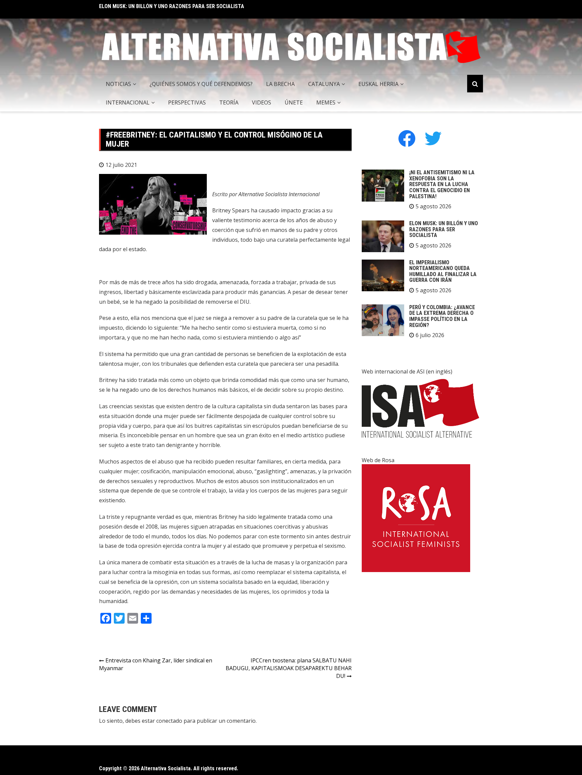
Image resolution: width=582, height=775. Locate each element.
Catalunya (324, 84)
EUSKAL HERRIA (378, 84)
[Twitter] (433, 138)
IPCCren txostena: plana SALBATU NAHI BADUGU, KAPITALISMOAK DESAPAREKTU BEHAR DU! (289, 668)
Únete (294, 102)
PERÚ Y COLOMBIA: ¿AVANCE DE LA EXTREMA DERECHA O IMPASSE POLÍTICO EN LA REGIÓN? (442, 316)
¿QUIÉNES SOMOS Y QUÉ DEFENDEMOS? (201, 84)
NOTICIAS (118, 84)
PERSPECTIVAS (187, 102)
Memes (325, 102)
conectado (169, 720)
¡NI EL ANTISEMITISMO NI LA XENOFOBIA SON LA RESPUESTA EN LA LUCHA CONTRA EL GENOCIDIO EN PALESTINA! (442, 184)
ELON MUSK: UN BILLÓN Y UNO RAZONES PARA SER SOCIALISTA (171, 6)
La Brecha (280, 84)
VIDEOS (261, 102)
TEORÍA (228, 102)
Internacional (128, 102)
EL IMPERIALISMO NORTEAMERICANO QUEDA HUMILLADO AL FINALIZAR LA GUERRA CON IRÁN (443, 271)
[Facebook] (407, 138)
